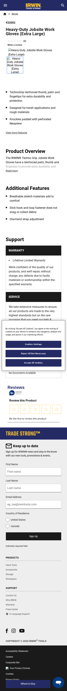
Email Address (13, 497)
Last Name (12, 480)
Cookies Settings (33, 344)
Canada (15, 526)
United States (18, 519)
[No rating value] (15, 41)
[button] (7, 631)
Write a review (15, 45)
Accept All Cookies (33, 363)
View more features (16, 132)
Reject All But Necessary (33, 353)
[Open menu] (5, 5)
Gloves (15, 14)
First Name (12, 464)
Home (5, 14)
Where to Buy (28, 683)
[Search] (62, 5)
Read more (12, 170)
